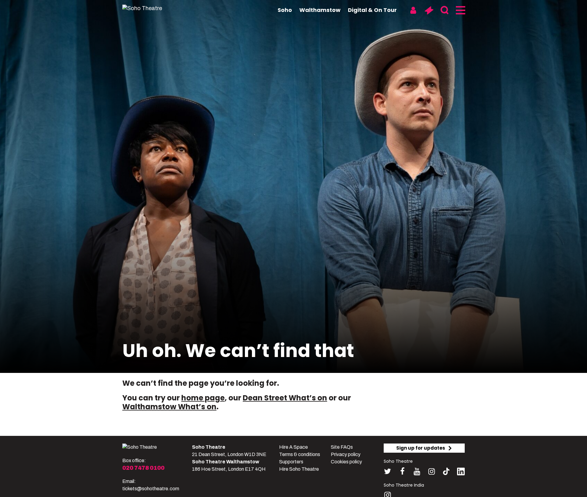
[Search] (444, 10)
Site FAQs (342, 447)
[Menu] (460, 10)
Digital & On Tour (372, 10)
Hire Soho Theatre (299, 469)
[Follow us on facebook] (402, 471)
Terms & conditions (299, 454)
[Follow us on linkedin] (461, 473)
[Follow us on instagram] (431, 471)
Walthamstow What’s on (169, 407)
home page (203, 398)
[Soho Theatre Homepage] (152, 8)
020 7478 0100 (143, 468)
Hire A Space (293, 447)
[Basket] (429, 10)
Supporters (291, 461)
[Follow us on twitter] (387, 471)
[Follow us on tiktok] (446, 471)
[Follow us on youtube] (417, 471)
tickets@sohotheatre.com (150, 488)
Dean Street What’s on (285, 398)
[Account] (413, 10)
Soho (285, 10)
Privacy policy (345, 454)
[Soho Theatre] (139, 447)
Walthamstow (320, 10)
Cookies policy (346, 461)
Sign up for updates (420, 448)
